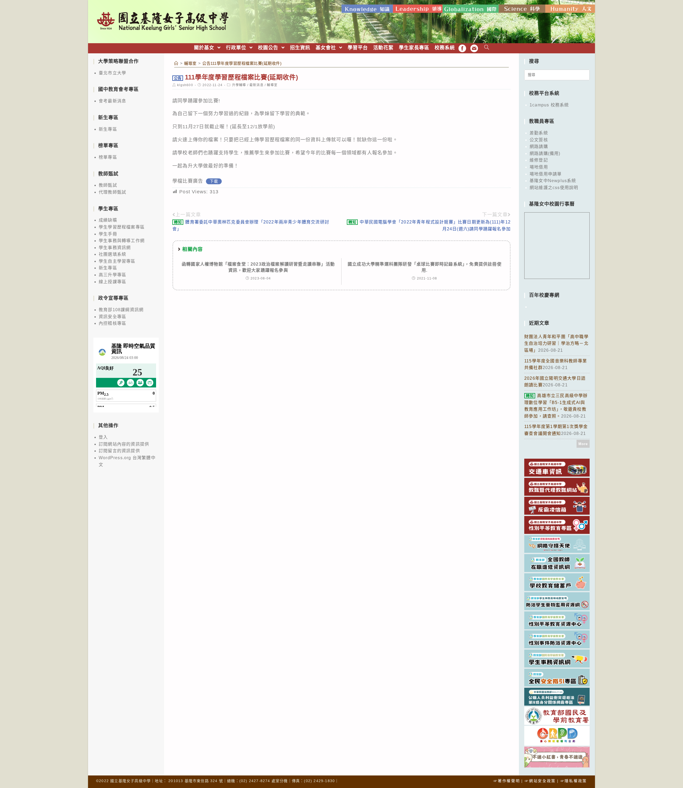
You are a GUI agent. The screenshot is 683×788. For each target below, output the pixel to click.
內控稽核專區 (112, 323)
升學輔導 (239, 85)
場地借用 (539, 167)
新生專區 (108, 129)
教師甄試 (108, 185)
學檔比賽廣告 (187, 181)
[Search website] (487, 48)
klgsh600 (185, 85)
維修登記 (539, 160)
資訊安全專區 (112, 316)
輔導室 (272, 85)
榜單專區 (108, 157)
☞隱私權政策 (573, 781)
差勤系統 (539, 133)
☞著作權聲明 (506, 781)
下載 (214, 181)
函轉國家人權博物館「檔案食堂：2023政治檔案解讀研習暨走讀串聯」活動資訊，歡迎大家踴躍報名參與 (258, 267)
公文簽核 (539, 140)
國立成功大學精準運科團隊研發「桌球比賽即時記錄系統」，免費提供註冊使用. (425, 267)
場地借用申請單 (546, 174)
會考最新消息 (112, 101)
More (583, 444)
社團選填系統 (112, 254)
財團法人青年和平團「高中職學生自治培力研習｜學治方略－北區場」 (556, 343)
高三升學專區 (112, 275)
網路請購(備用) (545, 153)
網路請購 (539, 146)
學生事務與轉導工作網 (122, 240)
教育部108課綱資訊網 (121, 309)
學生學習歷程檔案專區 (122, 227)
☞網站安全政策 (540, 781)
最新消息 (256, 85)
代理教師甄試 (112, 192)
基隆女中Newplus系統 (553, 180)
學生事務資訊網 (115, 247)
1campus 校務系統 (549, 105)
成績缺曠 (108, 220)
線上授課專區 (112, 281)
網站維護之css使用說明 (554, 187)
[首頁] (176, 63)
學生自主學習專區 (117, 261)
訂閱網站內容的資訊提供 (124, 444)
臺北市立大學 (112, 73)
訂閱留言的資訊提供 (119, 451)
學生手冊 (108, 234)
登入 (103, 437)
